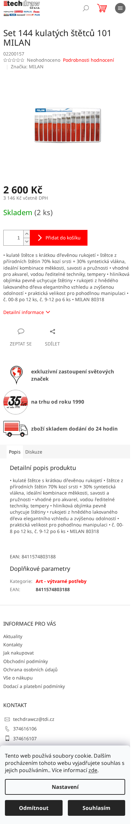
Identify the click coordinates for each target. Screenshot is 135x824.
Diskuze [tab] (33, 452)
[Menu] (120, 8)
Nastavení (65, 787)
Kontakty (12, 644)
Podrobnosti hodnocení (88, 60)
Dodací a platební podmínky (34, 686)
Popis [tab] (15, 452)
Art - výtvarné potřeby (61, 581)
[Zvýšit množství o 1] (26, 234)
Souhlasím (96, 808)
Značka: (27, 66)
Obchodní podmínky (25, 661)
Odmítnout (33, 808)
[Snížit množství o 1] (26, 241)
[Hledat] (85, 8)
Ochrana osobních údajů (30, 669)
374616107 (25, 738)
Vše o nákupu (18, 678)
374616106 (25, 728)
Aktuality (12, 636)
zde (92, 770)
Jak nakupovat (18, 653)
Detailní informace (23, 312)
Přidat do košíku (63, 237)
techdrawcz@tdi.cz (33, 719)
